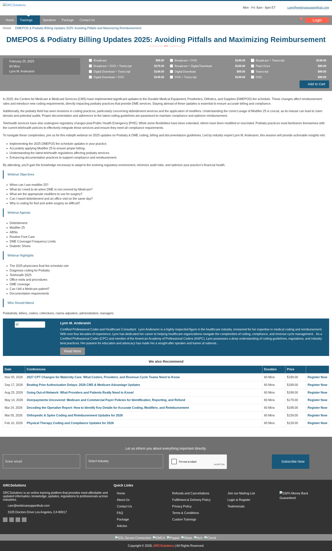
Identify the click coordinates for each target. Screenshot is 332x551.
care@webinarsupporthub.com (308, 7)
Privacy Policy (182, 506)
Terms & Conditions (185, 513)
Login (317, 20)
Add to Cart (315, 84)
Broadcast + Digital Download (193, 66)
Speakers (49, 20)
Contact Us (87, 20)
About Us (123, 499)
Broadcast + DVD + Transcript (113, 66)
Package (68, 20)
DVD (259, 77)
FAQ (120, 513)
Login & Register (238, 499)
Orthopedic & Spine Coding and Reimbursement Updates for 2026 (75, 415)
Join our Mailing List (241, 493)
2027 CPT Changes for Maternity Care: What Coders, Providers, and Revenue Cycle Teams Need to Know (103, 377)
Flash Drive (263, 66)
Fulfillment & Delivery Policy (191, 499)
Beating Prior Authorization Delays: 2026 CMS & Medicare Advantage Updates (83, 384)
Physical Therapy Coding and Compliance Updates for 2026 (70, 423)
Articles (122, 526)
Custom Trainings (184, 519)
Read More (72, 351)
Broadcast (100, 60)
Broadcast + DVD (186, 60)
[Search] (275, 20)
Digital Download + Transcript (112, 71)
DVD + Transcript (186, 77)
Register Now (317, 377)
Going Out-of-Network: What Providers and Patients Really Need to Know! (80, 392)
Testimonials (236, 506)
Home (10, 20)
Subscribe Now (293, 461)
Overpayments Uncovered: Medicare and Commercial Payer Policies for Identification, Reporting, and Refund (106, 400)
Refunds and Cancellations (190, 493)
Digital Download (185, 71)
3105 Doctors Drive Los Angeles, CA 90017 (37, 512)
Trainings (26, 20)
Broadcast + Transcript (270, 60)
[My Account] (283, 20)
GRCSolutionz (163, 545)
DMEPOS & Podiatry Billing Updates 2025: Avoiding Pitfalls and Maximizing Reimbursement (78, 28)
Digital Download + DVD (109, 77)
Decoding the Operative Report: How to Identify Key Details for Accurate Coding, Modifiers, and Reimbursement (108, 407)
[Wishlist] (290, 20)
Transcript (262, 71)
